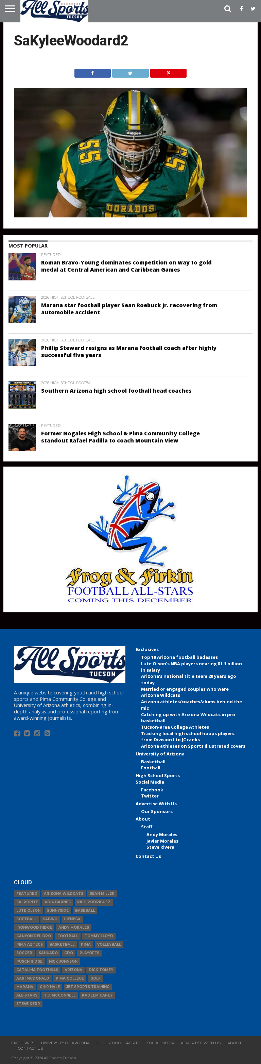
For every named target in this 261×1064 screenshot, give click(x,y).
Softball (26, 919)
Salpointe (27, 902)
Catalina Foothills (37, 970)
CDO (68, 953)
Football (150, 768)
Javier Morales (162, 841)
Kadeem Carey (97, 995)
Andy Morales (161, 834)
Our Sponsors (157, 811)
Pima (86, 944)
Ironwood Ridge (34, 927)
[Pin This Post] (168, 71)
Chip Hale (50, 987)
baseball (85, 910)
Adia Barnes (58, 902)
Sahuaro (48, 953)
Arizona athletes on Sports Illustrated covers (193, 746)
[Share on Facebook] (92, 71)
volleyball (109, 944)
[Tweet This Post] (130, 71)
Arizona (73, 970)
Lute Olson (28, 910)
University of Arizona (160, 754)
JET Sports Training (87, 987)
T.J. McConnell (59, 995)
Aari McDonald (32, 978)
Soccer (24, 953)
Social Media (150, 782)
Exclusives (147, 649)
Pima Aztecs (29, 944)
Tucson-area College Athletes (175, 727)
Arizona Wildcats (63, 893)
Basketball (153, 761)
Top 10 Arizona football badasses (179, 657)
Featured (26, 893)
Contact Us (148, 856)
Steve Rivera (160, 847)
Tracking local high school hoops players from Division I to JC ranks (187, 736)
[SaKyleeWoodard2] (130, 215)
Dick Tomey (101, 970)
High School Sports (158, 775)
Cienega (72, 919)
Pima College (70, 978)
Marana (24, 987)
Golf (95, 978)
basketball (61, 944)
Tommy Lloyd (99, 936)
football (67, 936)
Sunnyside (58, 910)
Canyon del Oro (33, 936)
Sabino (50, 919)
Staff (146, 827)
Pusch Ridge (29, 961)
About (143, 819)
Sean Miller (102, 893)
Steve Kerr (28, 1004)
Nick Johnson (63, 961)
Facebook (152, 790)
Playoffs (89, 953)
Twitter (150, 796)
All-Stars (26, 995)
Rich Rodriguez (93, 902)
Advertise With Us (156, 804)
